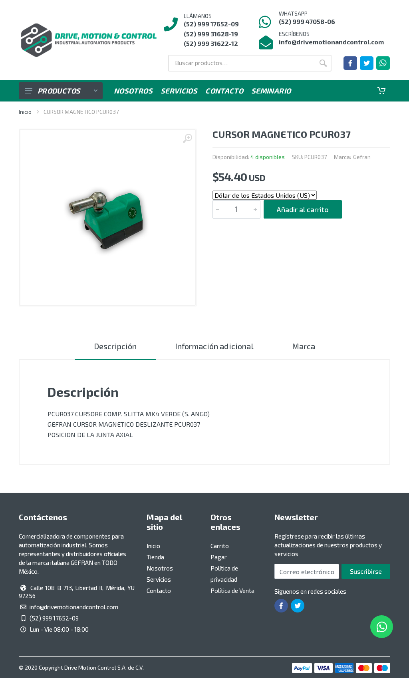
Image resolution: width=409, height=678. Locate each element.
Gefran (362, 156)
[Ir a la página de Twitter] (366, 63)
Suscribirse (366, 571)
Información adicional (214, 346)
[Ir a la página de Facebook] (350, 63)
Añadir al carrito (303, 209)
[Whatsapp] (383, 63)
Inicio (25, 111)
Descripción (115, 346)
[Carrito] (381, 90)
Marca (303, 346)
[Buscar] (323, 63)
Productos (59, 90)
